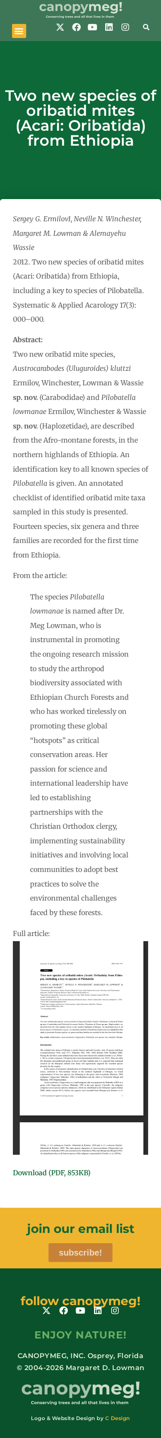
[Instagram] (125, 27)
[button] (19, 31)
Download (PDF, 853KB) (52, 1172)
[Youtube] (93, 27)
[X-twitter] (60, 27)
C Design (117, 1418)
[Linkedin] (109, 27)
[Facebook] (76, 27)
